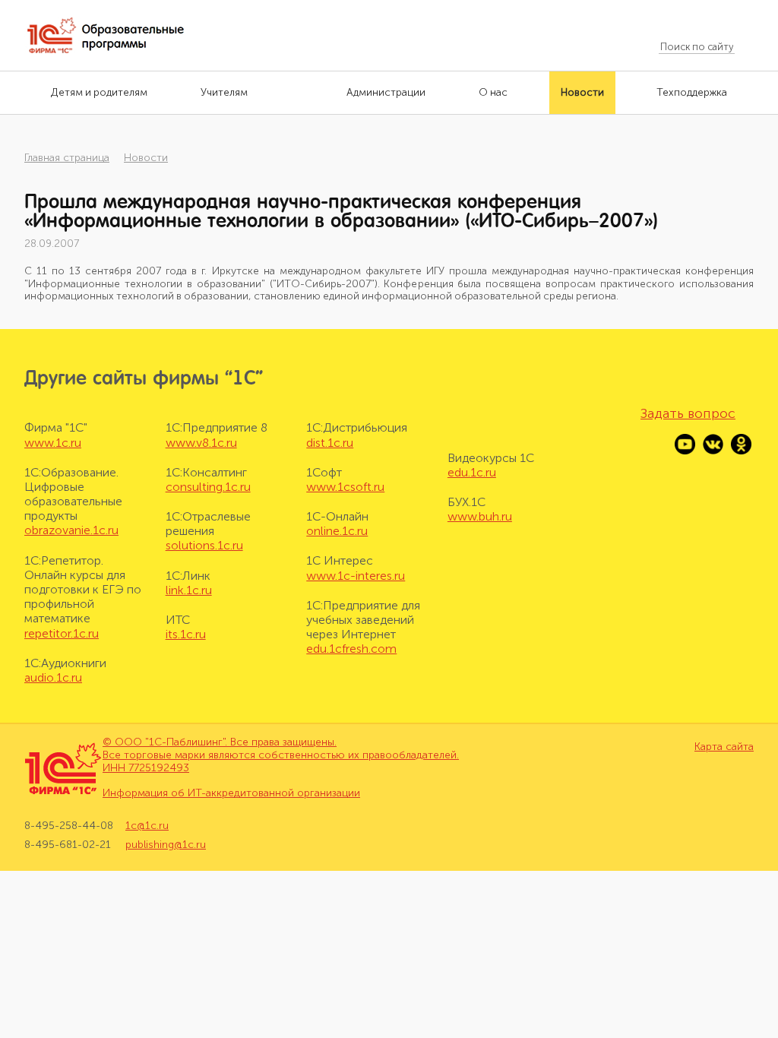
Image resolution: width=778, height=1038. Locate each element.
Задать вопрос (687, 413)
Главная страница (66, 157)
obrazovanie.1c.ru (71, 530)
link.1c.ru (189, 590)
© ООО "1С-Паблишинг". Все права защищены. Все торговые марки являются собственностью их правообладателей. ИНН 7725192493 (281, 755)
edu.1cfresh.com (351, 648)
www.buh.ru (480, 516)
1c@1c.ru (147, 826)
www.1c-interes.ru (355, 575)
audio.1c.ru (53, 677)
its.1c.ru (186, 634)
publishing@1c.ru (165, 844)
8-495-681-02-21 (67, 844)
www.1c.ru (52, 442)
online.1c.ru (337, 531)
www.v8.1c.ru (201, 442)
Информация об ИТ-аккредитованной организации (231, 792)
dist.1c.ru (329, 442)
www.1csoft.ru (345, 486)
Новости (146, 157)
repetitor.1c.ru (61, 633)
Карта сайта (724, 747)
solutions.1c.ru (204, 545)
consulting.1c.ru (208, 486)
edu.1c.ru (472, 472)
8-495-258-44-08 (68, 826)
